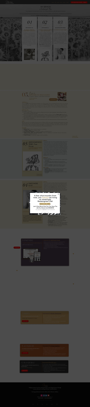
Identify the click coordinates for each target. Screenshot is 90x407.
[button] (58, 194)
